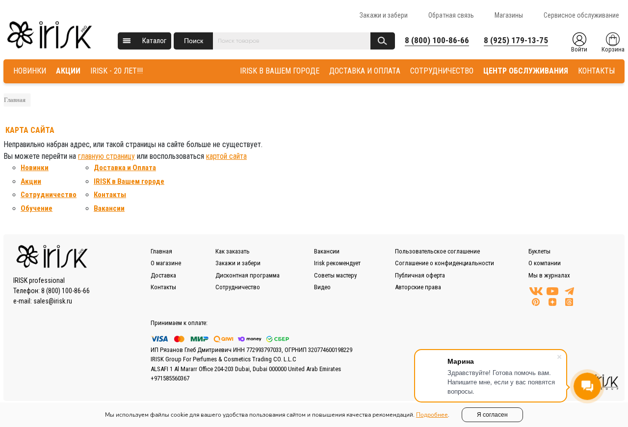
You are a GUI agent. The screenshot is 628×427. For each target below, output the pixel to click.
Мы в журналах (549, 275)
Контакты (110, 194)
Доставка (163, 275)
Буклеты (539, 251)
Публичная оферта (420, 275)
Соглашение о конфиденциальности (444, 263)
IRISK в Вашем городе (129, 181)
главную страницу (106, 156)
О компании (544, 263)
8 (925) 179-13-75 (516, 40)
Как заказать (232, 251)
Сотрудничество (49, 194)
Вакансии (109, 208)
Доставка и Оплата (125, 167)
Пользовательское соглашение (437, 251)
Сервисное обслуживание (581, 15)
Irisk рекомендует (337, 263)
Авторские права (418, 287)
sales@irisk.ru (52, 301)
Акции (31, 181)
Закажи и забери (384, 15)
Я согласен (492, 414)
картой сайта (226, 156)
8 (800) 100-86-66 (437, 40)
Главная (15, 99)
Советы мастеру (335, 275)
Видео (322, 287)
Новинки (35, 167)
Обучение (36, 208)
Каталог (154, 40)
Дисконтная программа (247, 275)
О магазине (166, 263)
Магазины (509, 15)
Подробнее (432, 415)
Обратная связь (451, 15)
